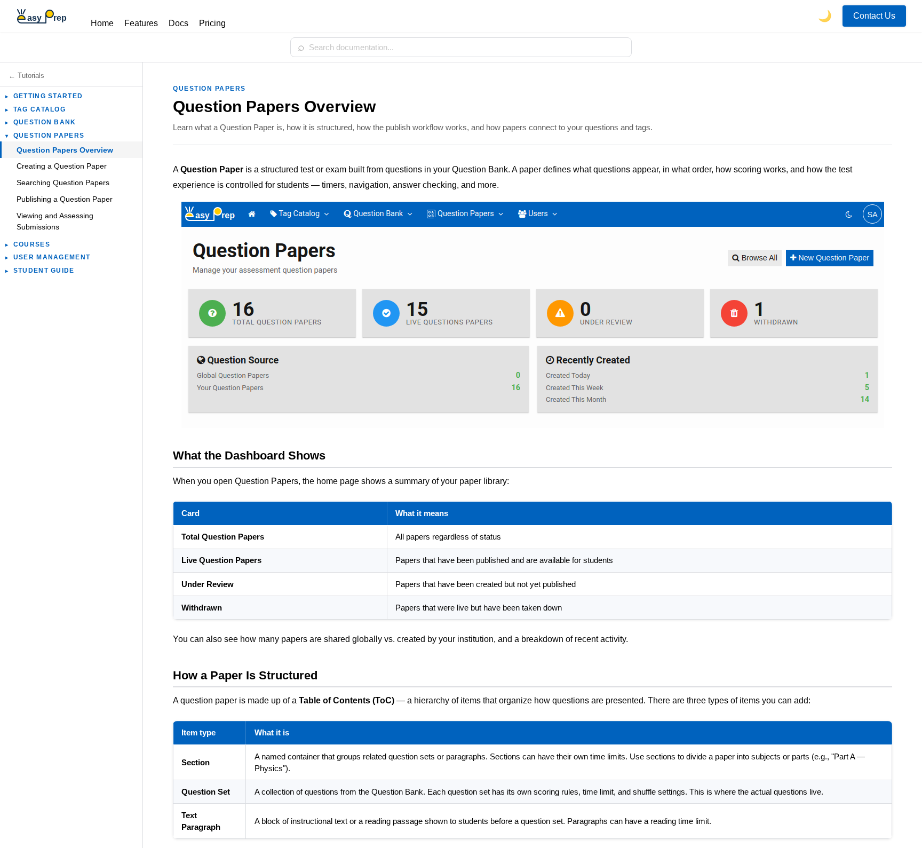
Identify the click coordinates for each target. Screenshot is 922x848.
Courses (27, 244)
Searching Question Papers (63, 182)
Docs (178, 23)
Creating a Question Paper (62, 166)
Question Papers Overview (65, 150)
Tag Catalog (35, 109)
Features (141, 23)
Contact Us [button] (874, 15)
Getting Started (44, 96)
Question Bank (40, 122)
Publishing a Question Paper (65, 199)
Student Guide (39, 270)
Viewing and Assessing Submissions (55, 221)
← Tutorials (26, 76)
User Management (47, 257)
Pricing (212, 23)
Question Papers (44, 135)
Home (102, 23)
